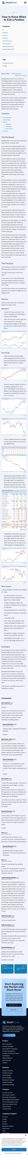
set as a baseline (8, 395)
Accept (14, 1149)
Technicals (9, 126)
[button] (25, 1135)
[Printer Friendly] (16, 75)
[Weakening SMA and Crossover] (14, 381)
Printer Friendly (22, 75)
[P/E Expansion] (14, 349)
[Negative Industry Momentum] (14, 436)
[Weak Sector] (14, 472)
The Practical (6, 120)
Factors (5, 122)
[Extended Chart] (14, 563)
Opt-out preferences (9, 1153)
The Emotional (7, 117)
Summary (5, 131)
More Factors (9, 129)
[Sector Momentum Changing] (14, 416)
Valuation (8, 124)
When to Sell (19, 106)
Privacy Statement (18, 1153)
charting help (13, 663)
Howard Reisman (16, 73)
